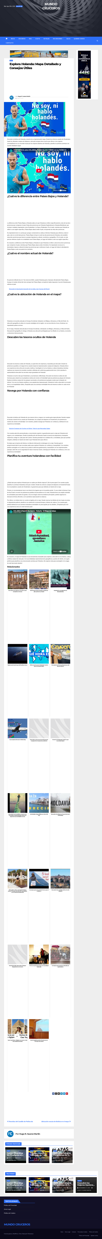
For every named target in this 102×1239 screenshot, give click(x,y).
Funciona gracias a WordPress (11, 1233)
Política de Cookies (9, 1213)
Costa (37, 38)
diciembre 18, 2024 (37, 1187)
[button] (97, 40)
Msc (30, 38)
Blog (68, 38)
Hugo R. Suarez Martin (24, 96)
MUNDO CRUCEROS (17, 1224)
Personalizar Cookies (82, 1232)
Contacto (9, 43)
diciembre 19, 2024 (13, 1187)
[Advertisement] (51, 23)
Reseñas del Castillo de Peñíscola (21, 1121)
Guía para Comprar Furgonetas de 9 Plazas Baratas (62, 1155)
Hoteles (47, 38)
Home (62, 1232)
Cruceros (22, 38)
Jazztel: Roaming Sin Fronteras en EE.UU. (15, 1155)
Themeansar (30, 1233)
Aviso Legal (7, 1209)
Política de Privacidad (10, 1205)
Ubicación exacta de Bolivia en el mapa (55, 1121)
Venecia (79, 1180)
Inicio (13, 38)
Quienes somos (79, 38)
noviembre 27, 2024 (84, 1187)
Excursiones (57, 38)
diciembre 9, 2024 (60, 1187)
